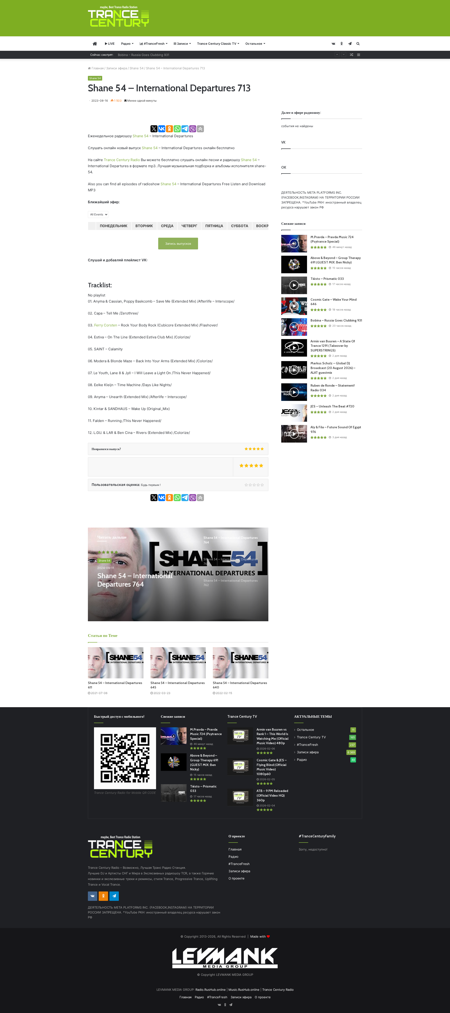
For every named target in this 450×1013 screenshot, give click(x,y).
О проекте (236, 878)
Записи (182, 43)
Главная (97, 68)
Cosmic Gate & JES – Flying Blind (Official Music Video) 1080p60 (272, 767)
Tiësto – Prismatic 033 (327, 279)
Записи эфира (116, 68)
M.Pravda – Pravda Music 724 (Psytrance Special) (332, 239)
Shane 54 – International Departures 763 (134, 580)
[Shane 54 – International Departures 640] (240, 662)
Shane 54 (136, 68)
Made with (258, 936)
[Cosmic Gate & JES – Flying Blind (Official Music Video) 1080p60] (240, 767)
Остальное (253, 43)
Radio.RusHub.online (210, 989)
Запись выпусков (178, 243)
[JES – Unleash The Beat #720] (294, 413)
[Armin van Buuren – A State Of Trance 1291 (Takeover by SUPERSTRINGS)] (294, 348)
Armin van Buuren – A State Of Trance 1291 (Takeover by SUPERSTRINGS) (333, 345)
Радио (126, 43)
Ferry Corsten (105, 325)
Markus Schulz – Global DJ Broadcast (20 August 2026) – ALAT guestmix (333, 367)
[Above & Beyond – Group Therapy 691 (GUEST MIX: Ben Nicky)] (294, 264)
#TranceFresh (154, 43)
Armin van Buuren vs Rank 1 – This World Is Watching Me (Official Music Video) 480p (273, 736)
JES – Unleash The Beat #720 (332, 406)
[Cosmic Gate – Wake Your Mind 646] (294, 306)
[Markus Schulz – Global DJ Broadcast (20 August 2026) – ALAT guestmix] (294, 370)
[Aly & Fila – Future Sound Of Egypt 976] (294, 434)
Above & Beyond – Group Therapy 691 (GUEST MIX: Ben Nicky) (336, 260)
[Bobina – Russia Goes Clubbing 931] (294, 327)
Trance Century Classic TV (216, 43)
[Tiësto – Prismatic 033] (294, 285)
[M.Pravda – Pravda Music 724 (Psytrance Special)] (294, 243)
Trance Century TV (311, 737)
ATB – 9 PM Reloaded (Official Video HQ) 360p (272, 795)
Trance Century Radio (122, 160)
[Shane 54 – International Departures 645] (178, 662)
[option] (178, 574)
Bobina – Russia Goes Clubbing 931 (143, 54)
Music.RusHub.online (244, 989)
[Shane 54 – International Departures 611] (115, 662)
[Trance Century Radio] (118, 16)
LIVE (111, 43)
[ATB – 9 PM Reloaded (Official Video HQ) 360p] (240, 797)
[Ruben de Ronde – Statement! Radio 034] (294, 392)
